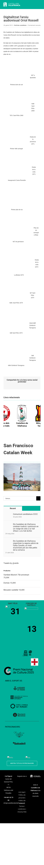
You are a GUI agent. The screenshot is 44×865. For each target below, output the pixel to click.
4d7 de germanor (18, 241)
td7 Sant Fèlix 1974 (32, 295)
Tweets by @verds (11, 563)
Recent (13, 508)
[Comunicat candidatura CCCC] (8, 514)
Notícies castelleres (20, 25)
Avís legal (21, 792)
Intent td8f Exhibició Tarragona (32, 325)
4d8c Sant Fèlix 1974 (16, 303)
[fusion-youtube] (19, 784)
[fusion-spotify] (25, 784)
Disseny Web (22, 812)
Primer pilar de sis (17, 209)
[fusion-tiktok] (22, 784)
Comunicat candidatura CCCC (25, 514)
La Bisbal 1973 (19, 275)
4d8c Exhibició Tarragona (16, 365)
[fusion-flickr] (22, 788)
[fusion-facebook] (19, 780)
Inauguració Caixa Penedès (17, 180)
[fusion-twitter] (22, 780)
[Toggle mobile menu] (39, 5)
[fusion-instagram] (25, 780)
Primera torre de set (16, 84)
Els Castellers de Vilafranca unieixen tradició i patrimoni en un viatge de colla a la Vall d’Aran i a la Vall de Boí (25, 527)
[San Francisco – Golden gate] (22, 464)
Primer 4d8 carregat (16, 148)
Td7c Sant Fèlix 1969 (16, 115)
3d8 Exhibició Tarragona (32, 358)
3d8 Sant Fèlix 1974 (16, 333)
